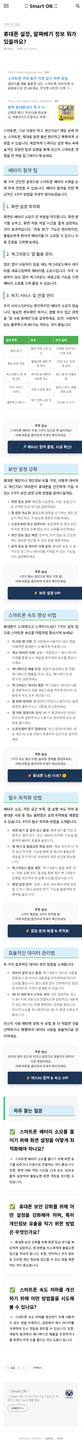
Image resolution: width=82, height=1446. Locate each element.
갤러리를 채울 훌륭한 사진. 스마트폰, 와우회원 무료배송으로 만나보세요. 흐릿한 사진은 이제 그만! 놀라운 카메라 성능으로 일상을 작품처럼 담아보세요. (41, 85)
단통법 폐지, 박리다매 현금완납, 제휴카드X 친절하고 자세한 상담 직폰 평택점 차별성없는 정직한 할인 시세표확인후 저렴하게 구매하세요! (29, 114)
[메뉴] (6, 6)
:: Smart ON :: (41, 6)
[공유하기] (18, 1368)
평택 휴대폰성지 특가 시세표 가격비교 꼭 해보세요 (28, 107)
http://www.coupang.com (25, 72)
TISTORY (36, 1438)
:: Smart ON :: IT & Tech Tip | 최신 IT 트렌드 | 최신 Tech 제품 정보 (33, 1398)
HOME (60, 1438)
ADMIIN (49, 1438)
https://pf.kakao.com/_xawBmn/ (30, 101)
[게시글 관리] (23, 1368)
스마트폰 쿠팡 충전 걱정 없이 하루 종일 (38, 78)
